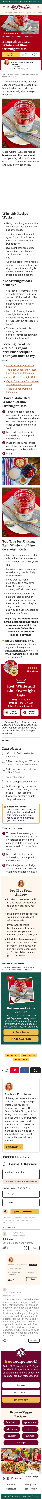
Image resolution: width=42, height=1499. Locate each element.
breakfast (12, 1423)
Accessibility (31, 1489)
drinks (30, 1436)
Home (7, 37)
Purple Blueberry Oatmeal (20, 365)
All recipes (21, 1443)
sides (30, 1429)
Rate (35, 54)
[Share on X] (35, 1070)
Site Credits (33, 1496)
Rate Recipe (13, 712)
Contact (11, 1484)
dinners (12, 1429)
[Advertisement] (21, 188)
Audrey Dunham (20, 7)
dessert (12, 1436)
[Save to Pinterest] (14, 1070)
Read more (12, 1147)
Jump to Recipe (10, 54)
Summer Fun (21, 1059)
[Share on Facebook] (24, 1070)
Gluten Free (29, 1055)
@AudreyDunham (15, 650)
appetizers (30, 1423)
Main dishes (19, 13)
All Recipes (8, 13)
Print (26, 54)
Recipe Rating (9, 1188)
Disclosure (11, 1489)
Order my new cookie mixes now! (20, 2)
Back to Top (32, 1476)
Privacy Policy (31, 1484)
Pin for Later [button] (31, 712)
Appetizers (30, 13)
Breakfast (29, 37)
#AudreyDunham (15, 653)
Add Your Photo (22, 1039)
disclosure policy (11, 76)
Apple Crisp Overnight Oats (21, 377)
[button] (28, 668)
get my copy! (21, 1400)
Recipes (17, 37)
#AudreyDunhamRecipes (18, 1023)
